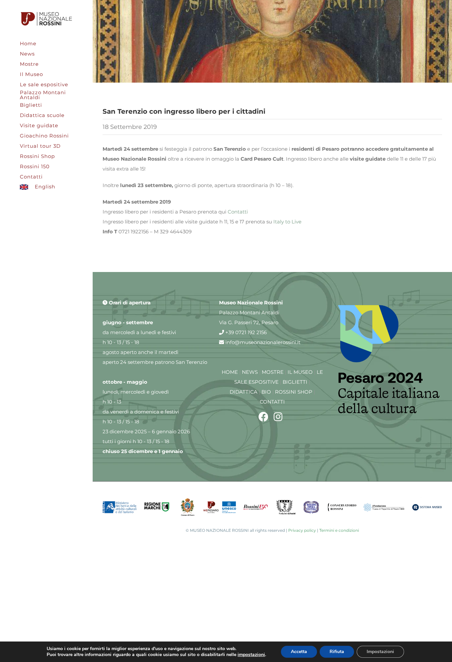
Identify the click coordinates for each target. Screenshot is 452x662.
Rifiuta (337, 651)
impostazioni (251, 655)
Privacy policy (302, 530)
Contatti (238, 212)
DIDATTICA (243, 392)
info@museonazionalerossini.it (262, 342)
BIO (266, 392)
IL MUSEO (300, 372)
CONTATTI (272, 402)
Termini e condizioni (339, 530)
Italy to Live (287, 221)
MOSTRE (273, 372)
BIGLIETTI (295, 382)
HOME (230, 372)
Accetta (299, 651)
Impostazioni (380, 651)
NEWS (250, 372)
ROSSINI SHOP (293, 392)
